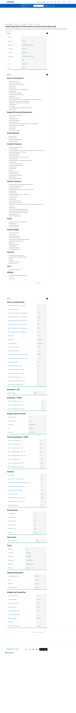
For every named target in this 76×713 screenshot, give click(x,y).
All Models (10, 30)
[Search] (69, 2)
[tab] (26, 33)
